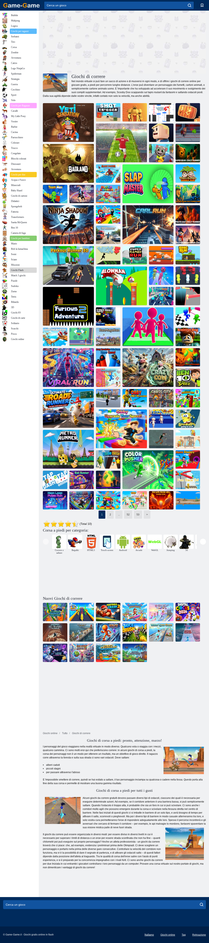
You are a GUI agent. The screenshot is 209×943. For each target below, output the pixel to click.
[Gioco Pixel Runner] (161, 255)
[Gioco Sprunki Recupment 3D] (108, 398)
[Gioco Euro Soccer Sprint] (121, 143)
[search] (189, 5)
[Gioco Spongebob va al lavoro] (188, 418)
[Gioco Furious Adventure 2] (68, 306)
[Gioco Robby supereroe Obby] (188, 398)
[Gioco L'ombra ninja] (68, 224)
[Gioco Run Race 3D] (81, 337)
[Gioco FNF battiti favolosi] (188, 632)
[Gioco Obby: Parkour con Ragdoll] (108, 214)
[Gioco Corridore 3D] (108, 235)
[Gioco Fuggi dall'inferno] (161, 500)
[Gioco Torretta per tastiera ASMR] (55, 632)
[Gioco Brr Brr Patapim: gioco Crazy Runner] (188, 194)
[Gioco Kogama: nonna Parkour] (161, 133)
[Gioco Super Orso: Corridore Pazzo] (188, 153)
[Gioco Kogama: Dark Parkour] (188, 112)
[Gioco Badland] (68, 163)
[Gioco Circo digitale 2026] (188, 612)
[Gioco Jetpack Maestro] (188, 133)
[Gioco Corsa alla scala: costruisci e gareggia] (108, 378)
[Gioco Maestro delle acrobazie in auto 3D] (81, 653)
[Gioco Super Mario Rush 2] (108, 316)
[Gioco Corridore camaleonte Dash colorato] (108, 459)
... (119, 514)
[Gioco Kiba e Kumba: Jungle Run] (188, 173)
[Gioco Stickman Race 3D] (188, 316)
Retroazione (199, 934)
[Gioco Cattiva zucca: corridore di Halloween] (188, 357)
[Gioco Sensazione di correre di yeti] (68, 122)
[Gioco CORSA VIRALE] (68, 367)
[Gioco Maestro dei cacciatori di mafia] (81, 612)
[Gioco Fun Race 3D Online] (188, 480)
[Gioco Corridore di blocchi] (108, 194)
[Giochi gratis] (21, 5)
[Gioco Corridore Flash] (134, 653)
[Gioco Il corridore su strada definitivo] (68, 408)
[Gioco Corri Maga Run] (108, 337)
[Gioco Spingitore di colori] (147, 469)
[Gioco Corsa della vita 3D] (161, 612)
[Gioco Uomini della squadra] (55, 194)
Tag (184, 934)
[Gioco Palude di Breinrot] (188, 337)
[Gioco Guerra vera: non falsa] (81, 632)
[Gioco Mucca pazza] (147, 367)
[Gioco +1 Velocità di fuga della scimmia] (55, 612)
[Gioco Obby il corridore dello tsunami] (108, 653)
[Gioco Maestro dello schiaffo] (147, 183)
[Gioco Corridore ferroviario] (81, 480)
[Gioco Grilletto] (108, 112)
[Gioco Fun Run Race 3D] (161, 275)
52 (128, 514)
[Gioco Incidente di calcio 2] (108, 612)
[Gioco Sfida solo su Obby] (134, 398)
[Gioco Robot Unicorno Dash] (81, 194)
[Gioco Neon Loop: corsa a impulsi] (55, 500)
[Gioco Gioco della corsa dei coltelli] (108, 632)
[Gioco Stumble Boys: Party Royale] (134, 612)
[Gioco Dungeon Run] (134, 112)
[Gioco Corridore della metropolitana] (68, 449)
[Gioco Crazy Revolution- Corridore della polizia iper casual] (108, 357)
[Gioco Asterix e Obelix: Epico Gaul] (188, 439)
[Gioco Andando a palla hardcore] (55, 337)
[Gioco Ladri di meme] (188, 459)
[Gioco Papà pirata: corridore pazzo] (188, 214)
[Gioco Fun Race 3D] (188, 296)
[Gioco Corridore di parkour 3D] (68, 265)
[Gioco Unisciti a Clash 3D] (147, 326)
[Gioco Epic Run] (188, 255)
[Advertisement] (83, 41)
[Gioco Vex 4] (161, 112)
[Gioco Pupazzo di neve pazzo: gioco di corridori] (188, 235)
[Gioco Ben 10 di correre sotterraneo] (161, 439)
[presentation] (46, 542)
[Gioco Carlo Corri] (147, 224)
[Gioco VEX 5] (108, 255)
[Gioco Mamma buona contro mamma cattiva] (134, 500)
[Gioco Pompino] (121, 285)
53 (138, 514)
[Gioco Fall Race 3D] (161, 418)
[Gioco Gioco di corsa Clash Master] (108, 173)
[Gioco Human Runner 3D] (188, 275)
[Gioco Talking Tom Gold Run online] (161, 153)
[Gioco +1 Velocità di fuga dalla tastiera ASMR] (55, 653)
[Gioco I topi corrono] (134, 632)
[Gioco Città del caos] (161, 398)
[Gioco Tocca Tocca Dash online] (55, 480)
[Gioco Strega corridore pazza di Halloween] (108, 480)
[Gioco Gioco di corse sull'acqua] (161, 632)
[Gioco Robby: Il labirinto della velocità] (81, 500)
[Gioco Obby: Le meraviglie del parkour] (108, 500)
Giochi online (167, 934)
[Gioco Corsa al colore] (161, 296)
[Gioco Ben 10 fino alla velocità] (188, 378)
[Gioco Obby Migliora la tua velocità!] (121, 428)
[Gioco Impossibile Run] (188, 500)
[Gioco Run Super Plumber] (134, 255)
